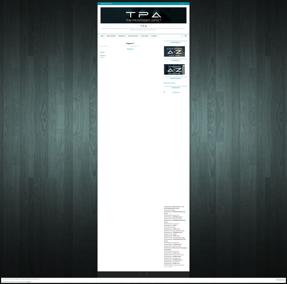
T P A (143, 26)
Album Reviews (111, 36)
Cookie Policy (28, 281)
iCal (171, 267)
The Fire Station (177, 246)
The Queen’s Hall (176, 258)
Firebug (173, 227)
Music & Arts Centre (179, 254)
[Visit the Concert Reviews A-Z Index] (170, 83)
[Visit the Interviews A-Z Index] (174, 65)
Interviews (121, 36)
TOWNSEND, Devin (177, 217)
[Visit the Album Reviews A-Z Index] (174, 47)
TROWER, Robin (177, 244)
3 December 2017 (135, 46)
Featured (153, 36)
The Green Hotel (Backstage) (177, 230)
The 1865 (176, 251)
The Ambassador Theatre (176, 218)
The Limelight (173, 234)
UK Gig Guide (144, 36)
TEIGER (175, 225)
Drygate (173, 210)
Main (102, 36)
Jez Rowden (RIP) (104, 46)
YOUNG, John (176, 229)
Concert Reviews (133, 36)
